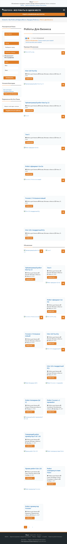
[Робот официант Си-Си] (44, 155)
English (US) (33, 535)
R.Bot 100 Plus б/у (31, 71)
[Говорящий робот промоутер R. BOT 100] (33, 424)
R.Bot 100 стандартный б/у (35, 230)
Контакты (24, 539)
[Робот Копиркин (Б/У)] (33, 390)
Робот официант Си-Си (34, 166)
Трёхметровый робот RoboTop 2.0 (37, 103)
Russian (39, 535)
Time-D (27, 134)
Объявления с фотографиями (9, 56)
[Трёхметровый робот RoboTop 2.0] (44, 91)
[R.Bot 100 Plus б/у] (44, 59)
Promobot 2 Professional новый (35, 198)
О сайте (44, 536)
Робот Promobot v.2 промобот (53, 401)
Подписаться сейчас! (13, 110)
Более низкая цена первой (45, 40)
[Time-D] (44, 123)
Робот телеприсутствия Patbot (53, 471)
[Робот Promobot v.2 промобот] (55, 390)
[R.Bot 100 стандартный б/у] (44, 219)
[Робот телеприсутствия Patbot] (55, 458)
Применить (9, 78)
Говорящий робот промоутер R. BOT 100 (33, 435)
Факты (34, 536)
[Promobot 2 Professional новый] (44, 187)
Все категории (7, 90)
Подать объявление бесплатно (33, 14)
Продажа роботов (8, 91)
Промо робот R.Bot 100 (33, 469)
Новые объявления (32, 40)
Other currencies (33, 279)
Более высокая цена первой (34, 42)
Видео (39, 536)
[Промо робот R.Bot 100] (33, 458)
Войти (22, 5)
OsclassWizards (42, 541)
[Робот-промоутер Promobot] (33, 496)
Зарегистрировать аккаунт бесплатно (35, 5)
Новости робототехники (55, 536)
